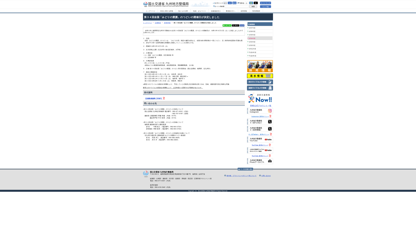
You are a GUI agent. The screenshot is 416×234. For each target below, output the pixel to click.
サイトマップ (265, 3)
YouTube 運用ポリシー (260, 145)
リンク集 (265, 6)
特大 (234, 3)
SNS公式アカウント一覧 (260, 105)
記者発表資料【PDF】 (153, 98)
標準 (225, 3)
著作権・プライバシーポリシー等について (242, 175)
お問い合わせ (266, 175)
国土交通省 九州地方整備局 (166, 4)
